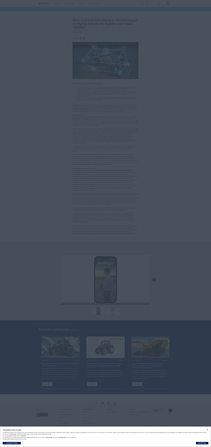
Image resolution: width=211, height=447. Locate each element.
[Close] (207, 430)
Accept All (202, 443)
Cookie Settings (12, 443)
